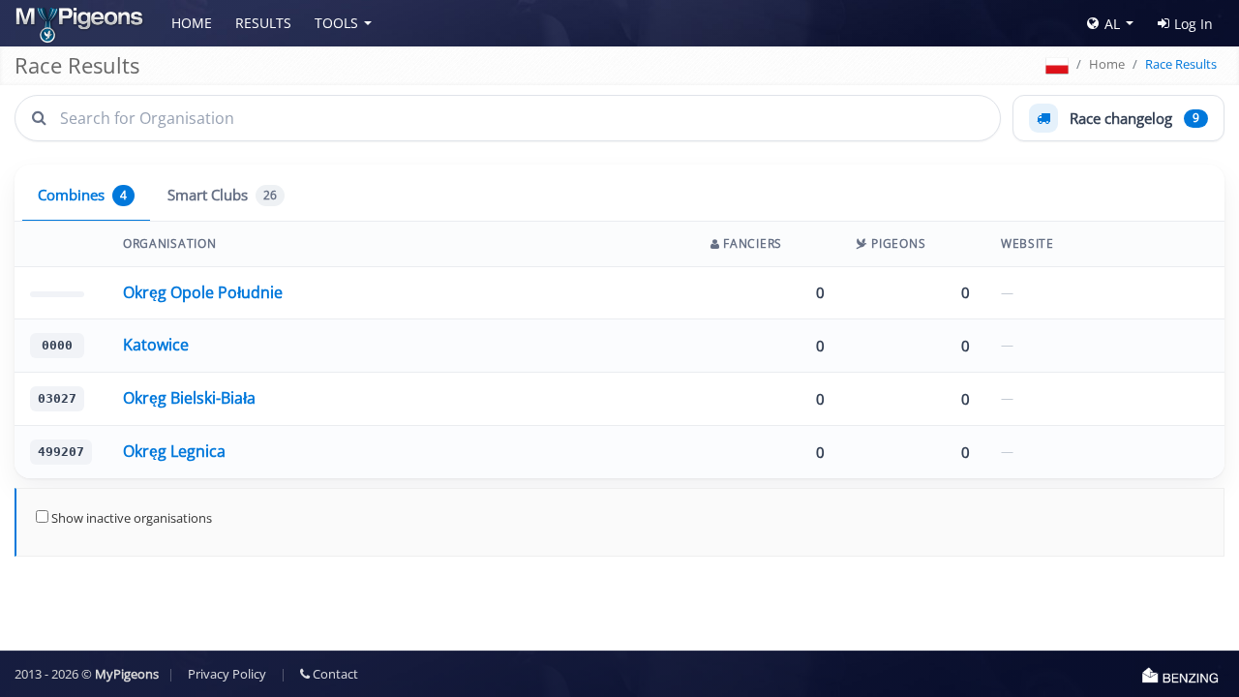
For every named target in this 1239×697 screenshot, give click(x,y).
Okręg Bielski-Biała (189, 398)
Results (263, 23)
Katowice (156, 344)
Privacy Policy (227, 673)
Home (191, 23)
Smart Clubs (222, 195)
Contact (334, 673)
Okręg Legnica (174, 451)
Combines (82, 195)
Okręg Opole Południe (203, 292)
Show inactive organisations (130, 518)
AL (1112, 24)
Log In (1193, 24)
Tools (336, 23)
